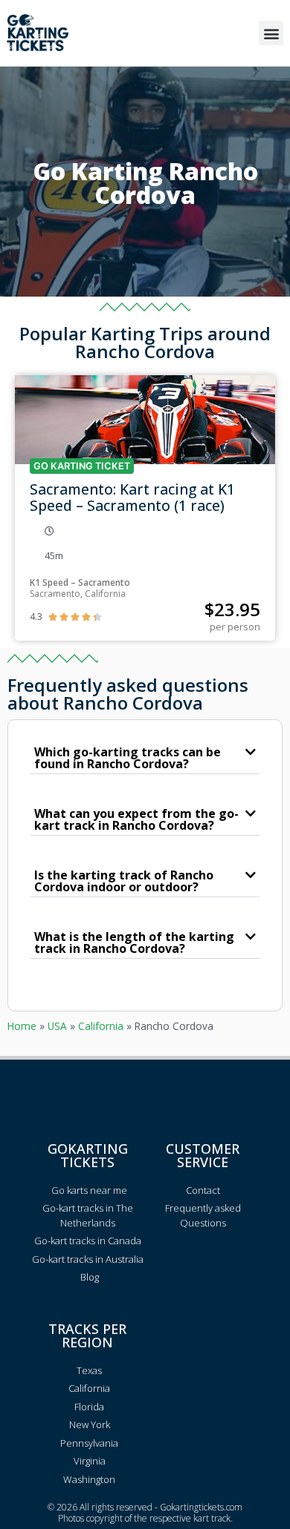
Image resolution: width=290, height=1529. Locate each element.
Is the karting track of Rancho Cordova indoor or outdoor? (123, 881)
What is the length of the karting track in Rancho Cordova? (134, 942)
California (100, 1026)
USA (57, 1026)
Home (21, 1026)
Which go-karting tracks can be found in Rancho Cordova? (127, 758)
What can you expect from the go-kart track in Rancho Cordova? (136, 819)
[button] (271, 33)
